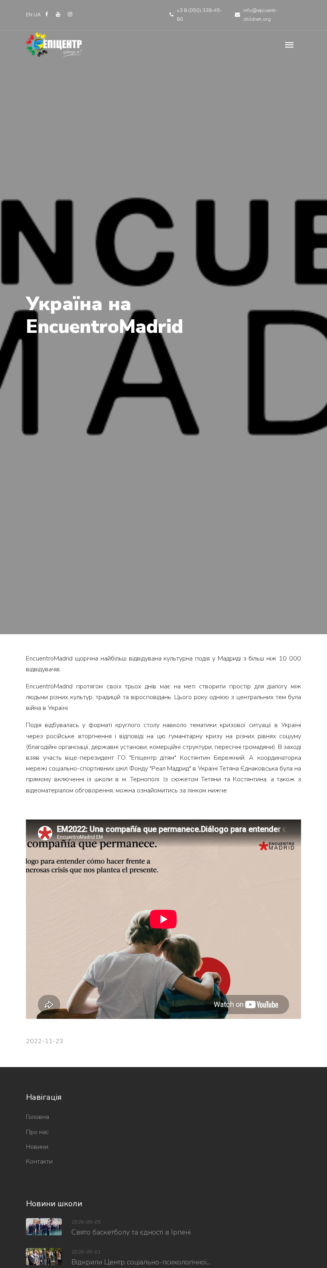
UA (37, 14)
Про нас (37, 1132)
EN (29, 14)
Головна (37, 1117)
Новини (37, 1146)
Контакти (39, 1161)
